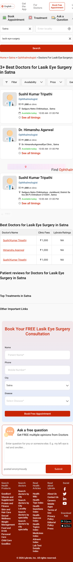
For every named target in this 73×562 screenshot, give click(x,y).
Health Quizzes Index (37, 518)
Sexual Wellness (6, 517)
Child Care (6, 540)
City (7, 378)
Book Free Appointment (57, 6)
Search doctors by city (23, 494)
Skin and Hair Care (6, 511)
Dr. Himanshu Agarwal (36, 130)
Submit (58, 469)
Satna (12, 57)
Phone (8, 362)
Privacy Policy (51, 517)
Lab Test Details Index (37, 548)
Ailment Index (37, 540)
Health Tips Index (38, 501)
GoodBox (6, 543)
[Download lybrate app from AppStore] (66, 526)
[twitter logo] (65, 495)
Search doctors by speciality (23, 515)
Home (3, 57)
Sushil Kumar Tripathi (35, 94)
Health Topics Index (36, 527)
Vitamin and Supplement (7, 498)
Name (8, 347)
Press (50, 528)
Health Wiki (36, 495)
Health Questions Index (38, 509)
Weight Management (8, 523)
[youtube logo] (65, 504)
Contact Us (52, 497)
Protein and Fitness (7, 504)
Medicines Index (38, 534)
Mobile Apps (50, 505)
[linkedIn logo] (65, 500)
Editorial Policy (51, 524)
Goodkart (6, 493)
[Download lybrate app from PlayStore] (66, 522)
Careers (51, 500)
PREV (7, 214)
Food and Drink (6, 529)
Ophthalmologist (27, 57)
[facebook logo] (65, 490)
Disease (8, 393)
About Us (52, 493)
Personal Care (5, 535)
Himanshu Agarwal (13, 250)
